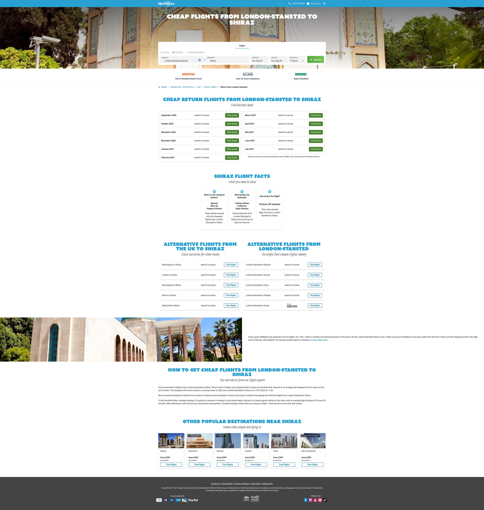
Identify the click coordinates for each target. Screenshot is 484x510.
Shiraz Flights (210, 87)
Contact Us (215, 484)
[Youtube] (315, 500)
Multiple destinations (196, 52)
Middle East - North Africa (182, 87)
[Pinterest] (320, 500)
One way (166, 52)
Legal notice (256, 484)
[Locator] (199, 60)
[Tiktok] (325, 500)
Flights (164, 87)
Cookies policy (267, 484)
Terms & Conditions (242, 484)
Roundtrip (179, 52)
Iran (199, 87)
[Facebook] (306, 500)
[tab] (242, 46)
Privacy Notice (227, 484)
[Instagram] (310, 500)
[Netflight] (166, 3)
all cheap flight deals (318, 340)
